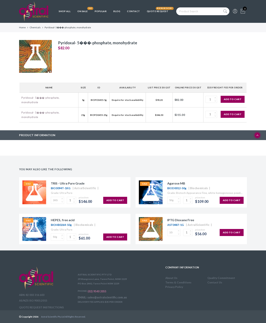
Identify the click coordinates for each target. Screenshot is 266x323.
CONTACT (133, 11)
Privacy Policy (174, 286)
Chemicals (35, 27)
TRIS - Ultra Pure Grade (68, 183)
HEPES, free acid (63, 220)
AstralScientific (85, 188)
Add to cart (233, 99)
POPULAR (101, 11)
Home (22, 27)
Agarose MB (176, 183)
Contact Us (214, 282)
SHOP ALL (64, 11)
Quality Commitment (221, 278)
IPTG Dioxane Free (180, 220)
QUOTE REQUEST (157, 11)
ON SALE (82, 11)
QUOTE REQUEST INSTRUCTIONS (41, 307)
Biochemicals (199, 188)
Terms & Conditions (178, 282)
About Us (171, 278)
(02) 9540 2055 (97, 291)
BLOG (116, 11)
